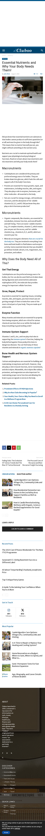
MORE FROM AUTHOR (24, 474)
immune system (19, 339)
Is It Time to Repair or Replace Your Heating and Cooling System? (26, 644)
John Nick (7, 74)
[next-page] (6, 515)
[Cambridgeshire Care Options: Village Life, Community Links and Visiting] (7, 482)
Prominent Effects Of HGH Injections (18, 389)
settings (17, 829)
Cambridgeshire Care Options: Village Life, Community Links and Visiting (28, 482)
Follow (8, 609)
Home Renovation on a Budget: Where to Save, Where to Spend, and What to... (27, 655)
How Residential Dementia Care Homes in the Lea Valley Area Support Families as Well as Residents (27, 494)
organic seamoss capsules (30, 348)
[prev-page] (3, 515)
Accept (6, 832)
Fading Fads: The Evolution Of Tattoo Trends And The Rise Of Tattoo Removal (12, 463)
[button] (3, 50)
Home (4, 55)
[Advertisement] (22, 24)
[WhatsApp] (19, 448)
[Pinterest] (14, 448)
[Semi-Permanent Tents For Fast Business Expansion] (6, 667)
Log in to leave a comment (23, 529)
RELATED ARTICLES (8, 474)
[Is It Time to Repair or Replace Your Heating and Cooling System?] (6, 646)
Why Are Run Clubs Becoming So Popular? (20, 393)
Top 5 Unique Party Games (13, 580)
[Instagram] (7, 753)
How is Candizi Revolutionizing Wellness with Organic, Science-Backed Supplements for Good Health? (27, 506)
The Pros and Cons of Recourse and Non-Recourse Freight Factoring (32, 463)
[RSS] (11, 753)
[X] (9, 448)
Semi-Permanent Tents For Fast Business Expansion (25, 665)
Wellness (10, 55)
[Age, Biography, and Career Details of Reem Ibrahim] (6, 677)
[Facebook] (4, 448)
